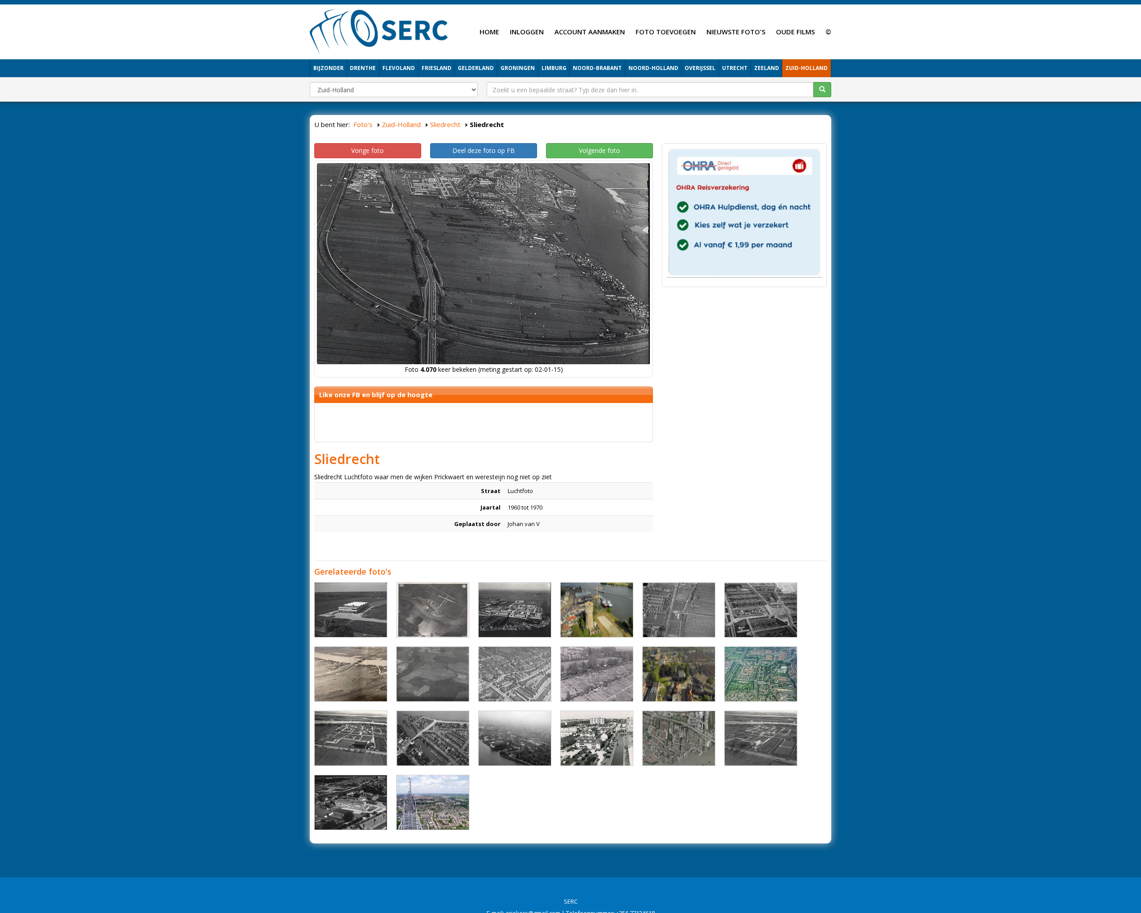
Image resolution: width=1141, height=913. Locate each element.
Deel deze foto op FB (483, 150)
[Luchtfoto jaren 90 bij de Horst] (596, 738)
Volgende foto (599, 150)
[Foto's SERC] (379, 30)
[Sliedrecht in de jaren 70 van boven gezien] (514, 738)
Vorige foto (367, 150)
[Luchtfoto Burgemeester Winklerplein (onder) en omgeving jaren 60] (760, 609)
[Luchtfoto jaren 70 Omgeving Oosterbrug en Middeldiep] (432, 738)
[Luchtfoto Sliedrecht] (678, 738)
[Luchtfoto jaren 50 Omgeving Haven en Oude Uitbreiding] (514, 674)
